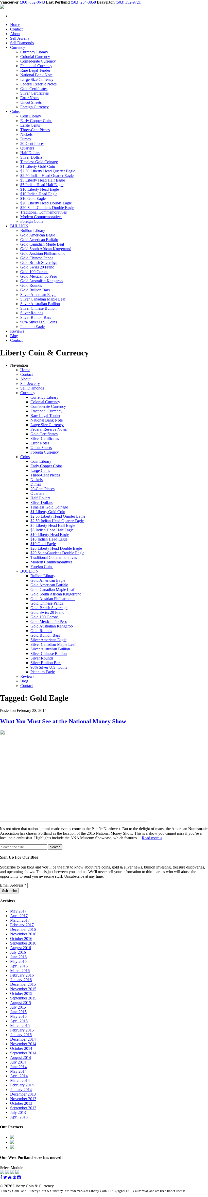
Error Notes (29, 98)
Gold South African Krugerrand (45, 249)
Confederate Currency (38, 61)
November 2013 (23, 1099)
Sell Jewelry (20, 38)
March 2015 (20, 1025)
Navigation (19, 365)
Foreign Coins (31, 221)
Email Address (13, 885)
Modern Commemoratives (41, 217)
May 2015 (18, 1016)
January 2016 (21, 980)
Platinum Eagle (32, 326)
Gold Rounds (31, 285)
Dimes (25, 139)
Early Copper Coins (36, 120)
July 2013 (18, 1112)
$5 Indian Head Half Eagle (41, 185)
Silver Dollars (31, 157)
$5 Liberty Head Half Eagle (42, 180)
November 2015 (23, 989)
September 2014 (23, 1053)
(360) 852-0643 (32, 2)
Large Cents (30, 125)
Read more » (152, 838)
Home (15, 24)
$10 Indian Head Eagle (38, 194)
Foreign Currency (34, 107)
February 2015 (22, 1030)
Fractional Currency (36, 66)
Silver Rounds (31, 313)
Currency (17, 47)
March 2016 (20, 970)
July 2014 (18, 1062)
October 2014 (21, 1048)
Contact (16, 29)
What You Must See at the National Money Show (63, 721)
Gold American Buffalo (39, 239)
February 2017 (22, 925)
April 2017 (19, 916)
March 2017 (20, 920)
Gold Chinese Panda (36, 258)
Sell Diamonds (22, 43)
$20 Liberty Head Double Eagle (46, 203)
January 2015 (21, 1035)
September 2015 (23, 998)
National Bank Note (36, 75)
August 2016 (20, 948)
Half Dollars (30, 153)
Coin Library (30, 116)
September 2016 (23, 943)
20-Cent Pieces (32, 143)
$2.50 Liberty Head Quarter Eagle (47, 171)
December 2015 (23, 984)
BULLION (19, 226)
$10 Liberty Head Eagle (39, 189)
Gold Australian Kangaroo (41, 281)
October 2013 (21, 1103)
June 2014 (18, 1067)
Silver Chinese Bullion (38, 308)
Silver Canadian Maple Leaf (42, 299)
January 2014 (21, 1089)
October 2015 (21, 993)
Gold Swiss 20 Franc (37, 267)
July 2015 (18, 1007)
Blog (14, 336)
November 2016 (23, 934)
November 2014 (23, 1044)
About (15, 34)
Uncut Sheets (31, 102)
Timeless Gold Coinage (39, 162)
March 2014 (20, 1080)
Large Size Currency (37, 79)
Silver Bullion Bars (35, 317)
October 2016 (21, 938)
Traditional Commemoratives (43, 212)
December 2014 (23, 1039)
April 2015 (19, 1021)
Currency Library (34, 52)
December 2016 (23, 929)
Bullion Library (32, 230)
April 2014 (19, 1076)
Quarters (27, 148)
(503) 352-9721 (128, 2)
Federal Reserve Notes (38, 84)
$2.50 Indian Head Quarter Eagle (47, 175)
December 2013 (23, 1094)
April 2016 (19, 966)
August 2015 (20, 1002)
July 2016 (18, 952)
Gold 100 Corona (34, 272)
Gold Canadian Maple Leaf (42, 244)
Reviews (17, 331)
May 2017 (18, 911)
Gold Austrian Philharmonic (42, 253)
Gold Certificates (33, 88)
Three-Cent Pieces (35, 130)
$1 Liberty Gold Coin (37, 166)
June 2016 (18, 957)
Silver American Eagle (38, 294)
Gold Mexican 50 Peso (38, 276)
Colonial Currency (35, 56)
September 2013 (23, 1108)
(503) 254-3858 (83, 2)
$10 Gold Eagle (33, 198)
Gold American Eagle (37, 235)
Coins (15, 111)
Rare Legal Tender (35, 70)
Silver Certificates (34, 93)
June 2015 (18, 1012)
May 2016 (18, 961)
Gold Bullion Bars (35, 290)
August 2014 (20, 1057)
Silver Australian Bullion (40, 304)
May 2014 (18, 1071)
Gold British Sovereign (38, 262)
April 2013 (19, 1117)
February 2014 (22, 1085)
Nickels (26, 134)
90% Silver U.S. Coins (38, 322)
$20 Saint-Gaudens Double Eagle (47, 207)
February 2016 (22, 975)
